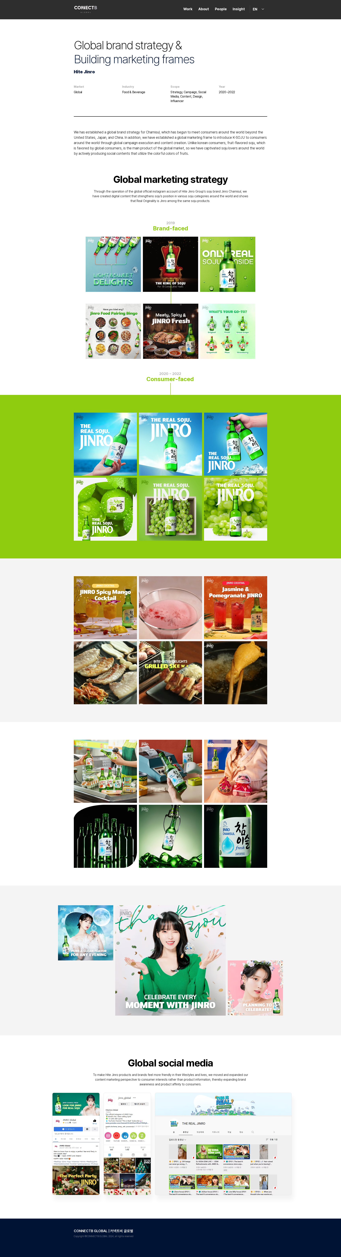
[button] (132, 635)
